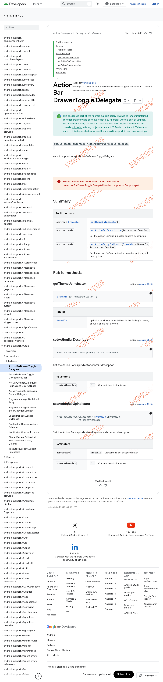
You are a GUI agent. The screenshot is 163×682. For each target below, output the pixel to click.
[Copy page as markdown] (135, 100)
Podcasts (51, 614)
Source (50, 599)
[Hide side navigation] (38, 676)
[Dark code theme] (150, 293)
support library (108, 116)
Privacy (69, 606)
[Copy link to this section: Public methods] (85, 273)
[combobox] (76, 4)
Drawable (73, 221)
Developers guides (129, 593)
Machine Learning (70, 584)
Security (51, 594)
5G (67, 611)
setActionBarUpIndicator (106, 244)
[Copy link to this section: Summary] (74, 201)
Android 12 (110, 603)
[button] (21, 39)
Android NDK (130, 612)
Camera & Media (71, 600)
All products (53, 655)
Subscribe (123, 674)
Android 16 (110, 583)
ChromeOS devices (91, 593)
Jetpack (141, 119)
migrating (77, 127)
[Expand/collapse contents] (72, 42)
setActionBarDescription (106, 230)
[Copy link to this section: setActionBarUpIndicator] (93, 404)
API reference (13, 15)
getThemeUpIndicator (104, 221)
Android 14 (110, 593)
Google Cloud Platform (58, 650)
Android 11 (110, 609)
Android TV (91, 607)
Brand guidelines (76, 666)
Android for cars (91, 600)
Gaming (70, 578)
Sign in (155, 3)
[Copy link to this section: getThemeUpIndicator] (89, 284)
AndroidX (114, 119)
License (61, 666)
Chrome (51, 640)
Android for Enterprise (52, 588)
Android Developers (62, 33)
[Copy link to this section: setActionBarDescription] (93, 340)
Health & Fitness (70, 592)
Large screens (92, 581)
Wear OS (90, 586)
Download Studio (129, 606)
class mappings (139, 131)
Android (51, 581)
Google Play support (150, 597)
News (49, 604)
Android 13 (110, 598)
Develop (79, 33)
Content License (135, 498)
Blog (49, 609)
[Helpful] (145, 33)
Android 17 (110, 578)
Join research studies (150, 605)
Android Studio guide (131, 586)
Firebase (51, 645)
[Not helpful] (150, 33)
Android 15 (110, 588)
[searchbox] (21, 27)
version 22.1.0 (89, 82)
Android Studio (138, 3)
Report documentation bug (151, 589)
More (36, 3)
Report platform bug (150, 579)
